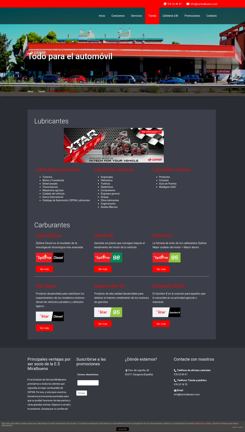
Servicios (136, 15)
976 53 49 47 (180, 374)
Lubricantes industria (113, 169)
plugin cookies (237, 427)
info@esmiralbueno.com (187, 394)
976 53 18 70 (180, 384)
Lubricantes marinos (171, 169)
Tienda (152, 15)
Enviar (81, 393)
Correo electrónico (87, 376)
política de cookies (203, 423)
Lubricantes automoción (58, 169)
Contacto (211, 15)
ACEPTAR (122, 429)
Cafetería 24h (170, 15)
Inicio (102, 15)
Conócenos (118, 15)
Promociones (192, 15)
